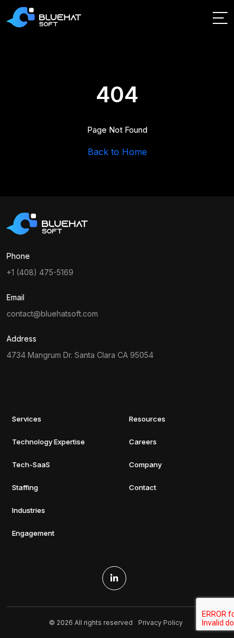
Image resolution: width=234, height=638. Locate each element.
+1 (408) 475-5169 (40, 272)
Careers (143, 441)
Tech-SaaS (31, 464)
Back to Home (117, 151)
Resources (147, 418)
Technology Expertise (48, 441)
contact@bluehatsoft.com (52, 313)
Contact (142, 487)
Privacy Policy (160, 622)
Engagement (33, 533)
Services (26, 418)
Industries (28, 510)
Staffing (25, 487)
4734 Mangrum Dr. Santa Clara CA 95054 (80, 355)
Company (145, 464)
